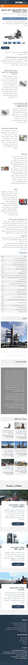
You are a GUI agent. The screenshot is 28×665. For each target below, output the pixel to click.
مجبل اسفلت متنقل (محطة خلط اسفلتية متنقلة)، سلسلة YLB (8, 451)
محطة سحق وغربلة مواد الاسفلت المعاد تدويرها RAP (16, 629)
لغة (5, 2)
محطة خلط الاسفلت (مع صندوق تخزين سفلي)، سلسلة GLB (8, 432)
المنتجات (24, 620)
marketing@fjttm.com (15, 656)
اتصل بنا (24, 647)
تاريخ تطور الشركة (22, 640)
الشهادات (24, 643)
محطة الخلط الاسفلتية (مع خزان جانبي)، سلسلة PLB (20, 450)
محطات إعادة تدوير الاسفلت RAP (20, 624)
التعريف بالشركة (22, 634)
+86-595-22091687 (20, 655)
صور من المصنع (23, 639)
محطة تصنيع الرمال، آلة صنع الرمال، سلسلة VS (17, 627)
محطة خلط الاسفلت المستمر (20, 626)
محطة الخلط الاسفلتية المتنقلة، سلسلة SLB (21, 468)
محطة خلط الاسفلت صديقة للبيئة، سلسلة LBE (8, 469)
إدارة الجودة (24, 642)
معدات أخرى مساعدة (22, 630)
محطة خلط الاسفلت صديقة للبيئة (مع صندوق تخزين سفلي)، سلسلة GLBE (21, 432)
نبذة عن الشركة (23, 637)
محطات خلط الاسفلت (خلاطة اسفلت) (18, 622)
